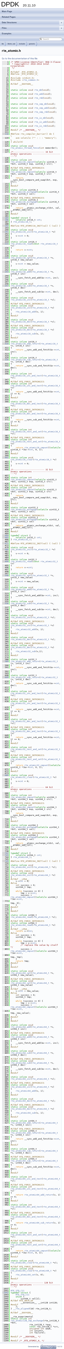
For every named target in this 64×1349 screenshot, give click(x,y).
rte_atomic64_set (21, 973)
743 (5, 855)
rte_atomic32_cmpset (22, 479)
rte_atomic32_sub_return (25, 677)
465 (5, 537)
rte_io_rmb (40, 126)
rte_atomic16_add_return (25, 344)
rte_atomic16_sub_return (25, 360)
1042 (5, 1293)
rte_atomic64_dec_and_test (26, 1207)
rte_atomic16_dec (21, 322)
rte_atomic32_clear (22, 777)
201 (5, 232)
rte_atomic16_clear (22, 459)
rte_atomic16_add (21, 272)
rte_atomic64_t (22, 857)
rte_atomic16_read (21, 244)
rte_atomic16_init (21, 232)
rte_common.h (30, 80)
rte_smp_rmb (41, 112)
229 (5, 258)
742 (5, 853)
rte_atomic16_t (22, 222)
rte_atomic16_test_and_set (26, 431)
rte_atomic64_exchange (24, 827)
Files (32, 28)
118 (5, 134)
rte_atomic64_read (21, 917)
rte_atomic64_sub (21, 1053)
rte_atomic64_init (21, 867)
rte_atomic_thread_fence (25, 148)
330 (5, 360)
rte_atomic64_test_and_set (26, 1235)
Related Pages (9, 17)
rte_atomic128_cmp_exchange (27, 1320)
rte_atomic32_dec (21, 639)
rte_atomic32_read (21, 561)
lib (3, 44)
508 (5, 575)
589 (5, 661)
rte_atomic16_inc (21, 300)
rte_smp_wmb (41, 108)
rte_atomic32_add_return (25, 661)
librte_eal (11, 44)
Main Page (7, 11)
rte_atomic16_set (21, 258)
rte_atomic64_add (21, 1027)
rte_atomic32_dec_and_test (26, 721)
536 (5, 603)
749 (5, 861)
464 (5, 535)
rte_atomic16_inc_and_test (26, 376)
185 (5, 218)
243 (5, 272)
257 (5, 286)
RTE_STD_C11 (17, 1291)
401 (5, 457)
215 (5, 244)
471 (5, 543)
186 (5, 220)
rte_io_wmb (40, 122)
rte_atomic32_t (22, 539)
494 (5, 561)
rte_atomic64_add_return (25, 1123)
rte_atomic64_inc (21, 1079)
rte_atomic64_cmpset (22, 797)
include (22, 44)
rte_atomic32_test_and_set (26, 749)
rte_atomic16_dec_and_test (26, 403)
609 (5, 677)
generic (32, 44)
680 (5, 775)
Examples (6, 33)
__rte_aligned (21, 1309)
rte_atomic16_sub (21, 286)
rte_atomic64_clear (22, 1263)
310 (5, 344)
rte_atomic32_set (21, 575)
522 (5, 589)
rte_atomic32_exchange (24, 509)
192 (5, 226)
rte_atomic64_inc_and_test (26, 1179)
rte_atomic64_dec (21, 1101)
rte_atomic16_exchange (24, 192)
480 (5, 549)
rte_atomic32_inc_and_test (26, 693)
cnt (39, 220)
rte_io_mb (40, 118)
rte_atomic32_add (21, 589)
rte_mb (38, 90)
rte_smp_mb (40, 104)
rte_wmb (38, 94)
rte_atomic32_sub (21, 603)
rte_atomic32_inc (21, 617)
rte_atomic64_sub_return (25, 1151)
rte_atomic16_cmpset (22, 162)
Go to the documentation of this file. (20, 58)
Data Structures (32, 22)
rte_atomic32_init (21, 549)
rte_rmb (38, 98)
